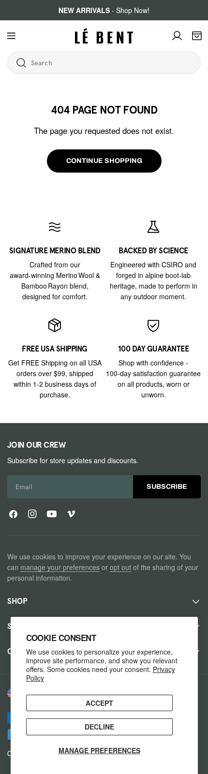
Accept (99, 703)
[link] (54, 260)
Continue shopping (104, 160)
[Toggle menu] (11, 35)
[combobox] (69, 63)
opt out (120, 567)
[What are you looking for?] (21, 63)
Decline (99, 726)
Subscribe (167, 486)
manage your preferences (60, 567)
